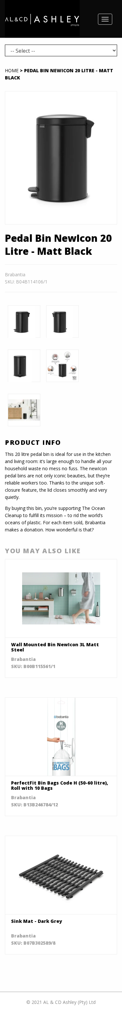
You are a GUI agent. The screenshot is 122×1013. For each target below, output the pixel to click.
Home (12, 70)
